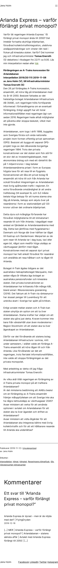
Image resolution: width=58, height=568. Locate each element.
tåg (52, 461)
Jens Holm (5, 5)
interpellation (6, 461)
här (36, 63)
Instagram (52, 562)
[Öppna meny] (56, 5)
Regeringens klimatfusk (39, 461)
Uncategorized (29, 448)
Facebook (23, 562)
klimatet (23, 461)
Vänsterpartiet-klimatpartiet (13, 465)
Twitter (43, 562)
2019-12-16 (9, 523)
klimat (15, 461)
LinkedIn (34, 562)
